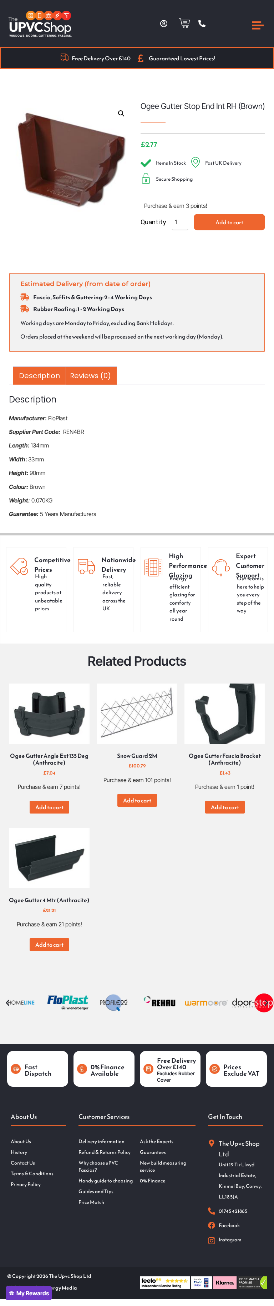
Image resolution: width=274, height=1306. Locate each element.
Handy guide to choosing (105, 1181)
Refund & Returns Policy (104, 1152)
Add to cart (229, 222)
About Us (21, 1141)
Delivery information (101, 1141)
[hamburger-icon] (258, 26)
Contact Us (23, 1163)
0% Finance (152, 1181)
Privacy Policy (26, 1184)
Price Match (91, 1202)
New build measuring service (163, 1167)
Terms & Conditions (32, 1173)
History (19, 1152)
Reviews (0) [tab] (90, 376)
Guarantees (153, 1152)
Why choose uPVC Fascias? (98, 1167)
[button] (121, 113)
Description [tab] (39, 376)
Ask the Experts (156, 1141)
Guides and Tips (95, 1191)
